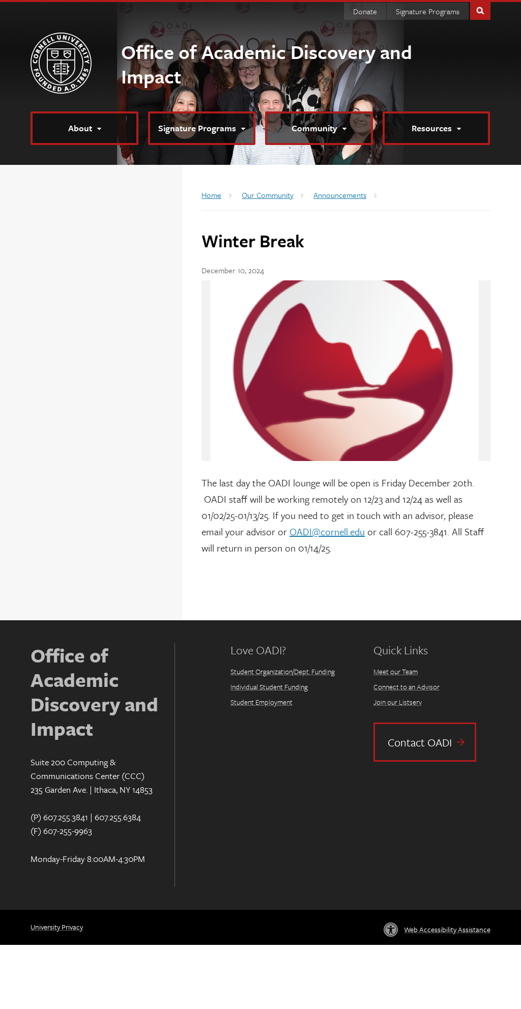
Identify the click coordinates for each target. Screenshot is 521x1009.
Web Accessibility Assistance (447, 929)
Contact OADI (420, 742)
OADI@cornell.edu (327, 531)
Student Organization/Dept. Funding (282, 671)
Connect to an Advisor (406, 686)
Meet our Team (395, 671)
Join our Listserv (397, 702)
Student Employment (261, 702)
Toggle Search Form (480, 10)
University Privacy (57, 926)
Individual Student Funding (269, 686)
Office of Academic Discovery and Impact (266, 64)
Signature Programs (427, 11)
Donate (365, 11)
